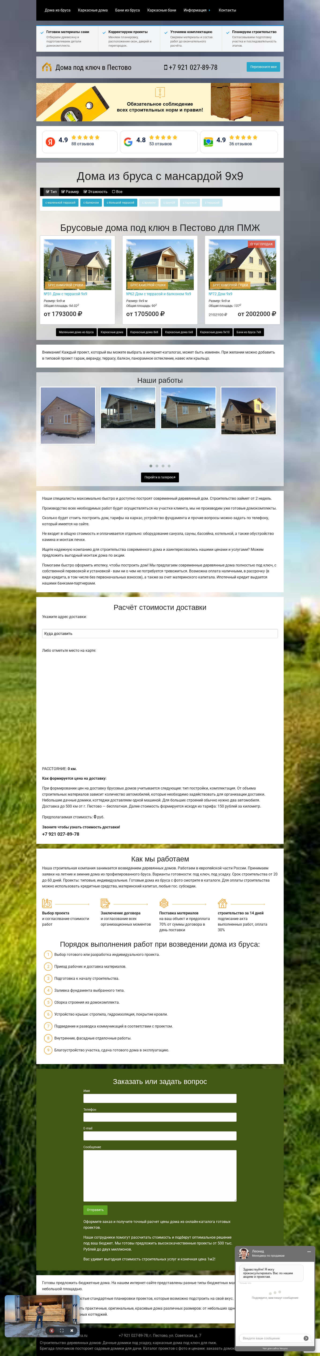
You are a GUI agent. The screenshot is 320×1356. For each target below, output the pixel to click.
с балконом (91, 202)
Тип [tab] (53, 192)
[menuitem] (57, 10)
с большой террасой (120, 202)
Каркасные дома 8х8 (144, 332)
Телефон (89, 1109)
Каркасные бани (161, 10)
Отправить (95, 1210)
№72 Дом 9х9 (220, 294)
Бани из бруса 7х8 (249, 332)
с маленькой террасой (60, 202)
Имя (86, 1091)
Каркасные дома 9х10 (215, 332)
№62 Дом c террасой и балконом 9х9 (158, 294)
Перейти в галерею (159, 477)
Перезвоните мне (263, 67)
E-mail (87, 1128)
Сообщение (92, 1147)
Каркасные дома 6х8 (179, 332)
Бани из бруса (127, 10)
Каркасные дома (93, 10)
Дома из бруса (58, 10)
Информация (195, 10)
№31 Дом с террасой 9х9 (65, 294)
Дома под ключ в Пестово (92, 67)
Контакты (227, 10)
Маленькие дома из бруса (76, 332)
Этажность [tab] (97, 192)
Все (118, 192)
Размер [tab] (72, 192)
